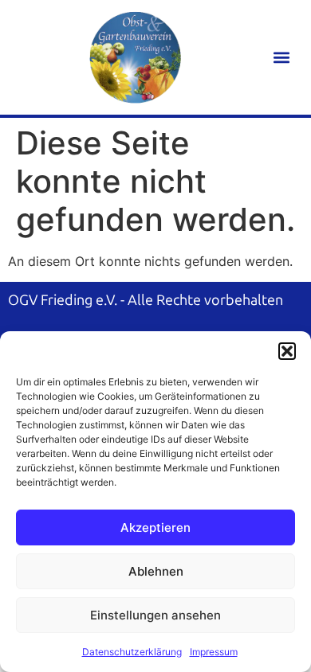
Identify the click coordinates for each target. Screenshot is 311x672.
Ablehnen (155, 571)
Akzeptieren (155, 527)
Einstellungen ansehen (155, 615)
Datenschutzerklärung (132, 652)
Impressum (214, 652)
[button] (287, 351)
